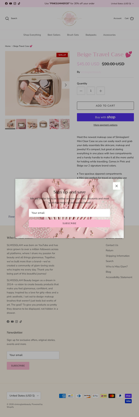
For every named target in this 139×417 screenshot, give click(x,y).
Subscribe (69, 223)
